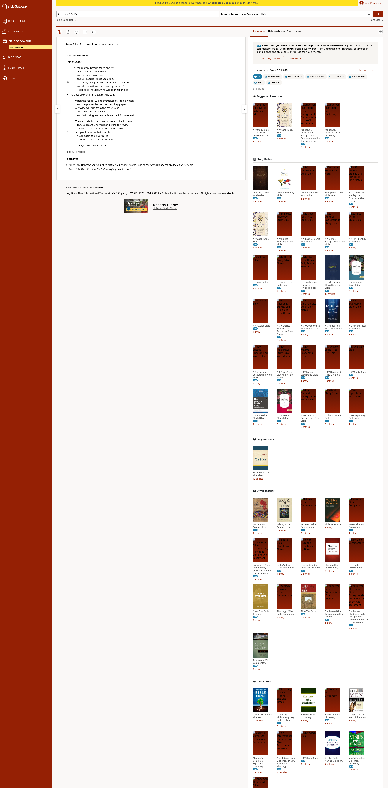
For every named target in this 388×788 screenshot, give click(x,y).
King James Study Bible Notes (334, 194)
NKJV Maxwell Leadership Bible (309, 373)
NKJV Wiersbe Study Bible (260, 416)
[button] (370, 3)
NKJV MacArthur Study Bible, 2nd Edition (285, 375)
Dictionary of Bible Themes (262, 716)
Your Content (294, 31)
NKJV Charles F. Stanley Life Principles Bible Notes (285, 329)
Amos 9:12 (74, 165)
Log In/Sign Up (373, 3)
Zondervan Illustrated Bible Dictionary (333, 133)
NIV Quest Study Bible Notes (285, 283)
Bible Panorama (333, 524)
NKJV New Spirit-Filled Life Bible (333, 373)
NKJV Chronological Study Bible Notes (310, 327)
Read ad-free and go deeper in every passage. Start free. (206, 3)
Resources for (270, 70)
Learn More (295, 58)
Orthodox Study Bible (333, 416)
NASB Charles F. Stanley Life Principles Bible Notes (357, 196)
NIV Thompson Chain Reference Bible (333, 285)
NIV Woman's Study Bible (355, 283)
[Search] (378, 14)
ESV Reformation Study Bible (309, 194)
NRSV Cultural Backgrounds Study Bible (311, 418)
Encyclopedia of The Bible (261, 474)
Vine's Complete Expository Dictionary (357, 761)
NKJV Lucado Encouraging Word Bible (262, 375)
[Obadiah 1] (244, 109)
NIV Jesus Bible (260, 282)
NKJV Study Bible (357, 372)
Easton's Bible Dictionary (308, 716)
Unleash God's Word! (165, 208)
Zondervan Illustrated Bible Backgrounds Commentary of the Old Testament (310, 135)
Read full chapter (75, 151)
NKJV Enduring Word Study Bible (333, 327)
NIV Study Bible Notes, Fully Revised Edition (261, 133)
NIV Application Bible (285, 131)
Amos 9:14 (74, 169)
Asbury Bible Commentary (283, 525)
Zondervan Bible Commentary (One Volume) (334, 614)
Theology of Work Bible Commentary (286, 612)
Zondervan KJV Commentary (260, 661)
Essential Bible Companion (356, 525)
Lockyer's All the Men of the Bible (357, 716)
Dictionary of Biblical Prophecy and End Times (285, 717)
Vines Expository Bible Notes (357, 416)
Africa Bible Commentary (259, 525)
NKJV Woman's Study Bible (284, 416)
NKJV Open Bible (309, 758)
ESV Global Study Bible (285, 194)
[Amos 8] (57, 109)
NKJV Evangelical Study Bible (357, 327)
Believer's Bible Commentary (308, 525)
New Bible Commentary (355, 566)
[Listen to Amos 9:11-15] (93, 32)
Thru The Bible (308, 611)
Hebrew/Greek (276, 31)
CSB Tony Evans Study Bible (261, 194)
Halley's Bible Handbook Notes (285, 566)
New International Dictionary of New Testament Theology (286, 762)
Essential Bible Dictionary (332, 716)
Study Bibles (264, 159)
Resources (259, 31)
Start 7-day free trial (270, 58)
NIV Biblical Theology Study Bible (285, 242)
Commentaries (266, 490)
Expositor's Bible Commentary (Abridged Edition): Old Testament (262, 569)
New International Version (81, 187)
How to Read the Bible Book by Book (310, 566)
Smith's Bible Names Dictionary (334, 759)
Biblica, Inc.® (168, 193)
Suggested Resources (269, 96)
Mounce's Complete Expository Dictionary (258, 762)
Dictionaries (264, 681)
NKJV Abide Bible (261, 325)
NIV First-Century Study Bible (357, 240)
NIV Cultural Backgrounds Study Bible (335, 242)
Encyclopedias (265, 439)
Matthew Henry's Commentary (333, 566)
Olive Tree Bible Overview (261, 612)
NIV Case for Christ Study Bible (310, 240)
